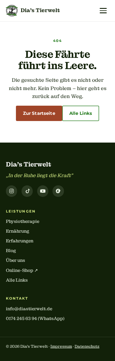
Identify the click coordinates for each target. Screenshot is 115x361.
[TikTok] (27, 191)
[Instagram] (11, 191)
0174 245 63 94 (21, 318)
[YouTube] (42, 191)
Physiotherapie (22, 221)
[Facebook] (58, 191)
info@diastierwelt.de (29, 309)
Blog (11, 251)
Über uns (15, 260)
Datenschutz (87, 346)
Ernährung (17, 231)
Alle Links (80, 113)
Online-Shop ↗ (22, 270)
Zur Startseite (39, 113)
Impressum (61, 346)
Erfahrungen (19, 241)
